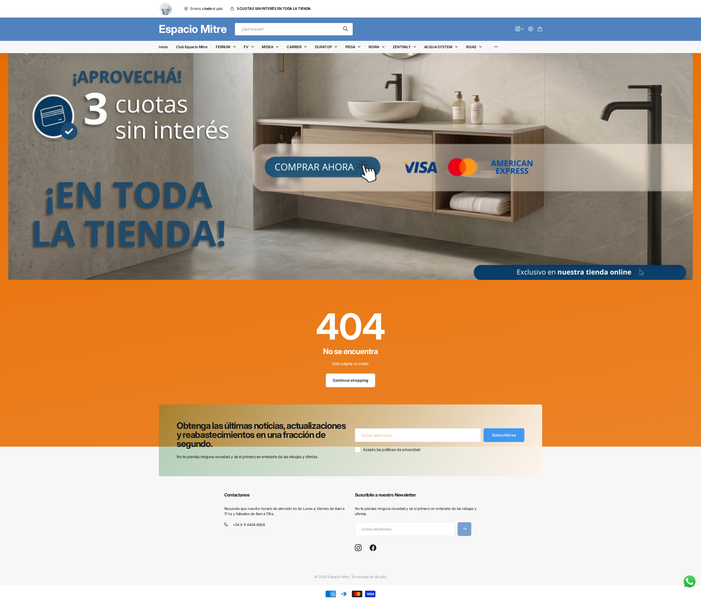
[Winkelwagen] (540, 29)
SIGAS (471, 47)
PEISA (350, 47)
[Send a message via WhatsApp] (689, 581)
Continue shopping (351, 380)
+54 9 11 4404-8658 (249, 524)
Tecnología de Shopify (369, 577)
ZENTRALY (402, 47)
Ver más (496, 47)
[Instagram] (358, 547)
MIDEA (267, 47)
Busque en (346, 29)
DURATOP (323, 47)
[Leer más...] (519, 29)
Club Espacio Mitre (192, 47)
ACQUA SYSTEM (438, 47)
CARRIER (294, 47)
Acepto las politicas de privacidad (391, 449)
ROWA (374, 47)
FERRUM (223, 47)
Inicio (163, 47)
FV (246, 47)
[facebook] (373, 548)
